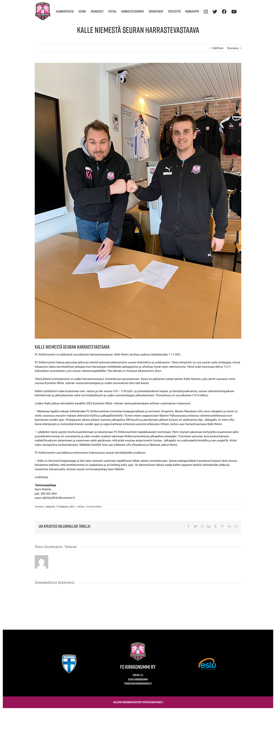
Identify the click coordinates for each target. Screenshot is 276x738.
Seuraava (232, 48)
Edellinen (217, 48)
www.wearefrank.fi (153, 702)
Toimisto (39, 506)
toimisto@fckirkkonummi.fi (138, 684)
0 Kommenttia (94, 506)
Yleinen (80, 506)
